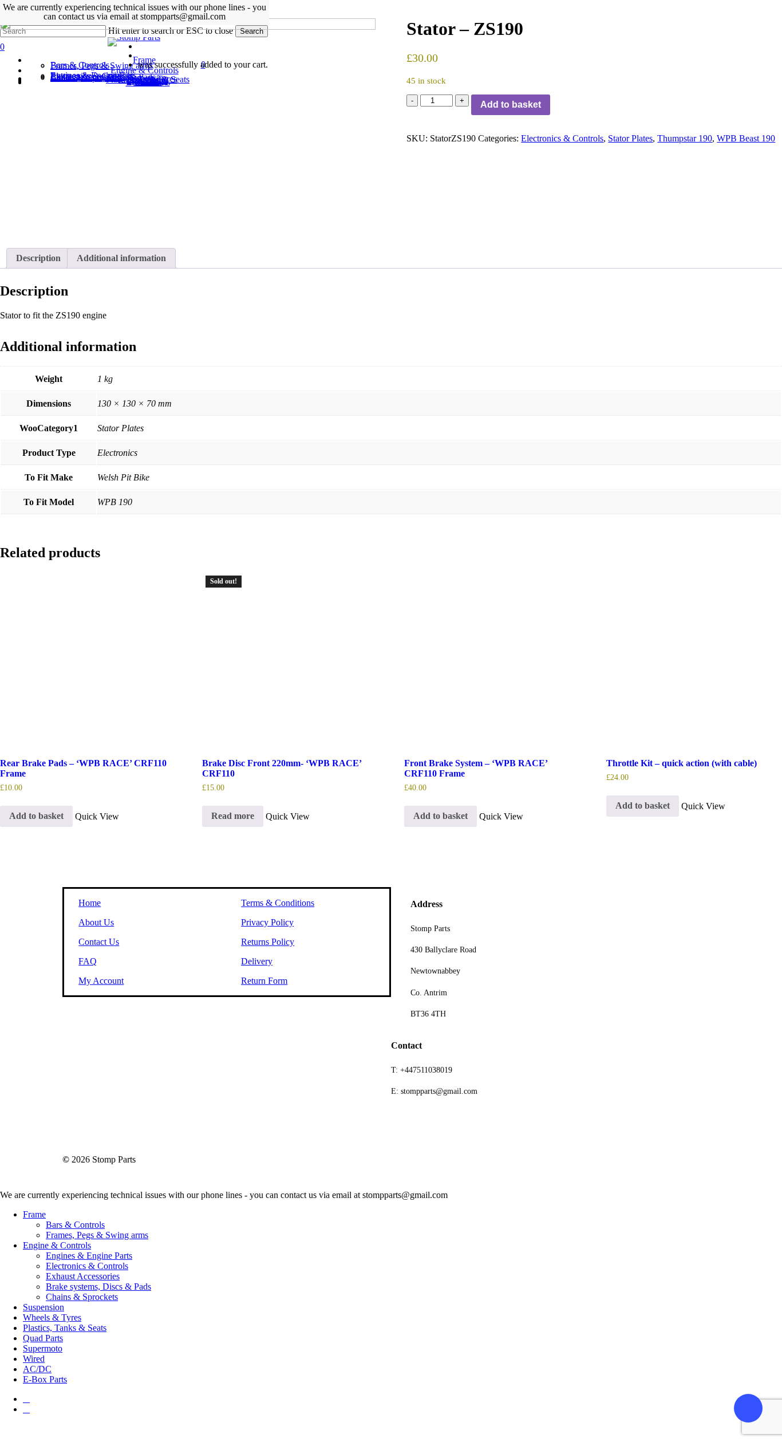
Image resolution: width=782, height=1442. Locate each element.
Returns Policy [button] (267, 942)
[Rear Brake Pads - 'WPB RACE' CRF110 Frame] (86, 658)
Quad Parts (43, 1338)
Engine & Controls (57, 1245)
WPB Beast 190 (746, 138)
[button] (36, 817)
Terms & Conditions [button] (277, 903)
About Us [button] (96, 922)
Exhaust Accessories (83, 1276)
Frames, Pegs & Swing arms (97, 1235)
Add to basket (510, 104)
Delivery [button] (256, 961)
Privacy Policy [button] (267, 922)
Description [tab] (38, 258)
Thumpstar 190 (684, 138)
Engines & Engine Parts (89, 1255)
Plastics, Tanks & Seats (64, 1328)
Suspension (43, 1307)
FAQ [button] (87, 961)
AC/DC (37, 1369)
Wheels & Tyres (52, 1317)
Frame (34, 1214)
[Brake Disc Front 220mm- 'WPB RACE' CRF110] (288, 658)
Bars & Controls (75, 1225)
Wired (34, 1359)
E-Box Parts (45, 1379)
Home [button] (89, 903)
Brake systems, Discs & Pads (98, 1286)
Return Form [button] (264, 981)
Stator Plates (630, 138)
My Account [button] (101, 981)
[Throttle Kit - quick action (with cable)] (692, 658)
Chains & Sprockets (82, 1297)
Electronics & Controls (562, 138)
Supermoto (42, 1348)
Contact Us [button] (98, 942)
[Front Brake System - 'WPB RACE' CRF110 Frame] (490, 658)
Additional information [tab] (121, 258)
